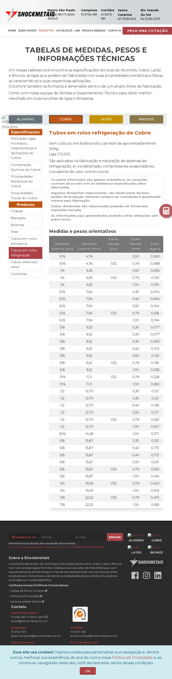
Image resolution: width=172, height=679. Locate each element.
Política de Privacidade (88, 547)
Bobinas (17, 225)
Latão (106, 119)
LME (77, 30)
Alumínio (25, 119)
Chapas (17, 211)
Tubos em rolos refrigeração (24, 252)
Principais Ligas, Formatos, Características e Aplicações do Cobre (24, 148)
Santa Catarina (22, 642)
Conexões (19, 274)
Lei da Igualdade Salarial (26, 601)
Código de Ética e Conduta (27, 590)
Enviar (115, 537)
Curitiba (107, 10)
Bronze (146, 119)
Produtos (46, 30)
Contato (114, 30)
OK (87, 671)
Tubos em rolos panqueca (24, 241)
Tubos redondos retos (24, 264)
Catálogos (64, 30)
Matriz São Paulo (61, 10)
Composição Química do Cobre (26, 167)
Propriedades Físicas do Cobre (24, 195)
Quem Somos (27, 30)
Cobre (66, 119)
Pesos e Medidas (94, 30)
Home (12, 30)
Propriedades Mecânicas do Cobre (22, 181)
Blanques (18, 218)
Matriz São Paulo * (24, 613)
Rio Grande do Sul (83, 642)
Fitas (14, 232)
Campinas (89, 10)
